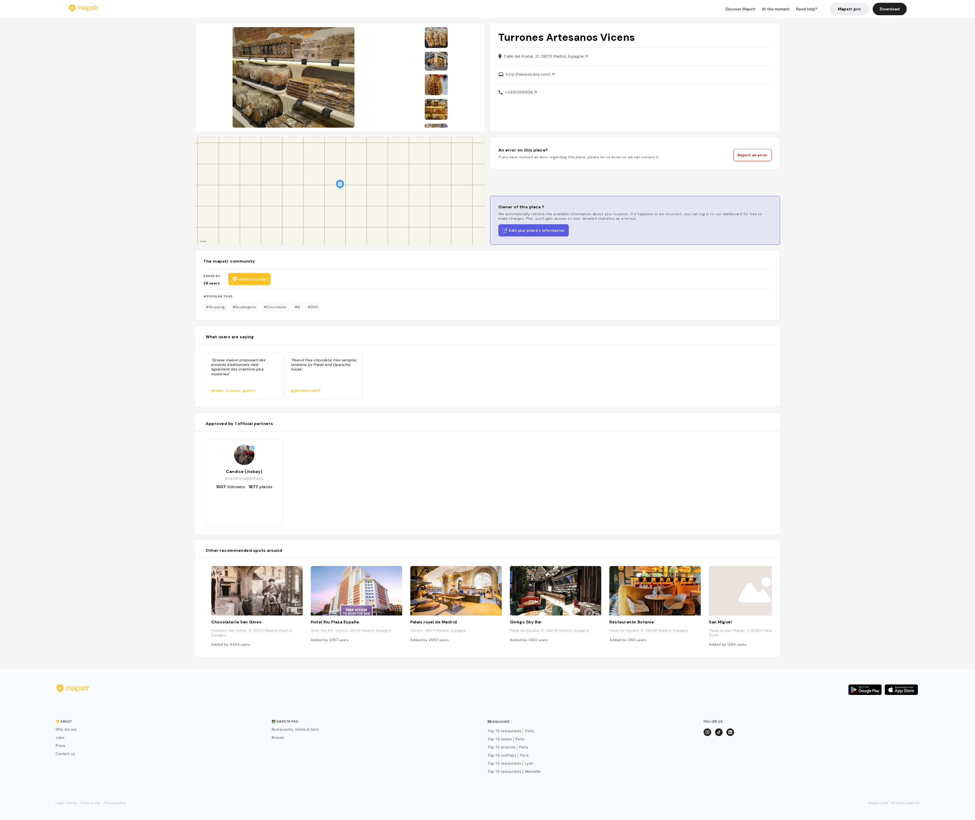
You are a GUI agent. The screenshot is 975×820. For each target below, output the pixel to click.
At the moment (776, 9)
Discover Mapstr (740, 9)
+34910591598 (519, 92)
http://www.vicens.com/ (529, 74)
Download (890, 9)
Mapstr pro (849, 9)
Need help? (806, 9)
